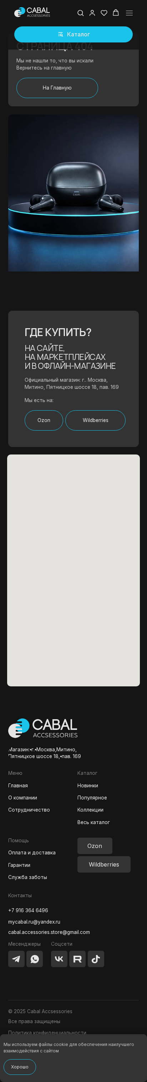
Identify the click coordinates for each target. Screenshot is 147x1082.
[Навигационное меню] (129, 13)
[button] (73, 34)
